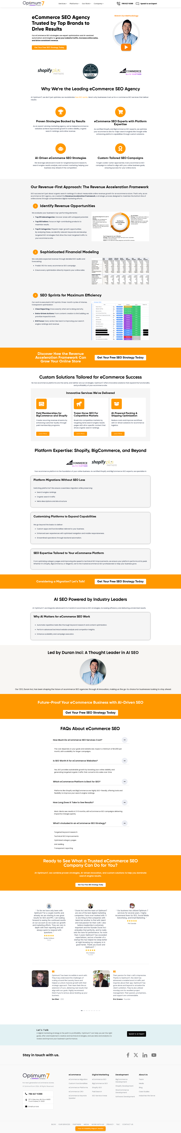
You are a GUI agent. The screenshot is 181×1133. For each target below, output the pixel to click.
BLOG (53, 1124)
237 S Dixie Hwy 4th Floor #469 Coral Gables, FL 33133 (39, 1100)
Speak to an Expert (150, 3)
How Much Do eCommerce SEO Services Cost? (77, 739)
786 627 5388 (128, 3)
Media (141, 1083)
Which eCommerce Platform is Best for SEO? (76, 781)
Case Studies (144, 1091)
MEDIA (86, 1124)
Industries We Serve (147, 1095)
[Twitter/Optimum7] (135, 1055)
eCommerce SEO (99, 1079)
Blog (140, 1087)
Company (98, 3)
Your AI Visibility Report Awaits (90, 1128)
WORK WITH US (98, 1124)
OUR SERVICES (64, 1124)
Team (141, 1079)
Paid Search (97, 1091)
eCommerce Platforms (78, 1087)
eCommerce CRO (76, 1091)
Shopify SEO (97, 1087)
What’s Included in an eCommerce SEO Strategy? (79, 823)
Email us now (33, 1106)
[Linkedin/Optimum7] (144, 1055)
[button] (90, 739)
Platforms (74, 3)
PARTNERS (77, 1124)
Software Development (125, 1096)
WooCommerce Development (122, 1091)
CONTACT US (127, 1124)
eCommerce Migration (78, 1079)
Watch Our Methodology (126, 15)
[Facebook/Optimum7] (128, 1055)
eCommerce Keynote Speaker (78, 1096)
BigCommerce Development (121, 1080)
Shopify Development (124, 1086)
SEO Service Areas (99, 1095)
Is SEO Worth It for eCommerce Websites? (75, 760)
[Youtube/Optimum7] (153, 1055)
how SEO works (81, 97)
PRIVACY (110, 1124)
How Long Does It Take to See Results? (73, 802)
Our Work (86, 3)
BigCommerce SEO (100, 1083)
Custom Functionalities (78, 1083)
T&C (118, 1124)
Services (62, 3)
